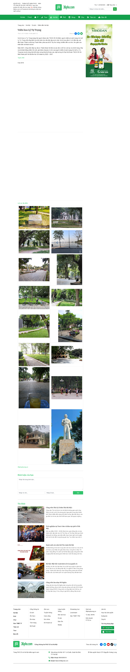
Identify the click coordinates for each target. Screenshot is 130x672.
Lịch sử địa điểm (23, 203)
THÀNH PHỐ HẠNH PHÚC (29, 3)
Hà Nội (55, 17)
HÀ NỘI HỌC (17, 3)
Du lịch (34, 25)
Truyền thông (48, 612)
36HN (92, 615)
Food (30, 17)
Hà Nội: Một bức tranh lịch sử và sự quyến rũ (61, 564)
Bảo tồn (60, 621)
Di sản (60, 618)
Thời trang (33, 622)
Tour (45, 17)
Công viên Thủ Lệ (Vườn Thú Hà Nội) (59, 507)
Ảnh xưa (46, 609)
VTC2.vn (88, 620)
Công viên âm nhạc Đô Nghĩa (56, 582)
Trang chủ (21, 25)
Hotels (22, 17)
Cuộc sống (47, 616)
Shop (73, 17)
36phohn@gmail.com (61, 661)
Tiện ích (92, 17)
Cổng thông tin (34, 609)
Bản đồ (104, 17)
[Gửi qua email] (81, 33)
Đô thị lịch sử (48, 622)
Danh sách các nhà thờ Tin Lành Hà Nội (60, 545)
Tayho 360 (21, 58)
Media (60, 625)
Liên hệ (103, 609)
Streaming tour (75, 609)
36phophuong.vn (23, 467)
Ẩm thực (32, 616)
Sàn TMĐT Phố (75, 616)
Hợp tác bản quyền (107, 612)
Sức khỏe (47, 619)
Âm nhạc (32, 619)
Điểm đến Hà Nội (43, 25)
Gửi (78, 493)
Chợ (82, 17)
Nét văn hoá (62, 615)
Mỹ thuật (32, 626)
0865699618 (63, 657)
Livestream (73, 612)
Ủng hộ (103, 619)
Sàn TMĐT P (17, 623)
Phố (64, 17)
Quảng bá (104, 616)
